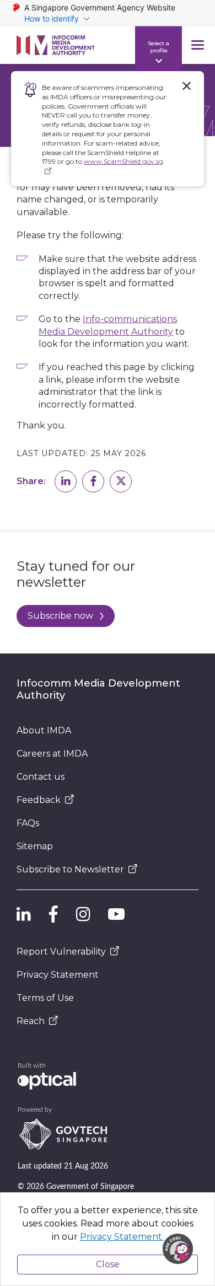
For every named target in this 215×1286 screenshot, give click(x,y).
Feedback (39, 800)
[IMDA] (56, 45)
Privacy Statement (58, 974)
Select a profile (158, 46)
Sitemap (35, 846)
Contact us (40, 776)
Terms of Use (45, 998)
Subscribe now (60, 615)
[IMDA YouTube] (116, 914)
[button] (66, 481)
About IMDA (44, 730)
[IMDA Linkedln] (24, 914)
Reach (31, 1021)
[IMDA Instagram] (83, 914)
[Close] (186, 86)
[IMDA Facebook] (53, 914)
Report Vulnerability (61, 951)
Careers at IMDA (52, 753)
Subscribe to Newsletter (70, 869)
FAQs (28, 823)
